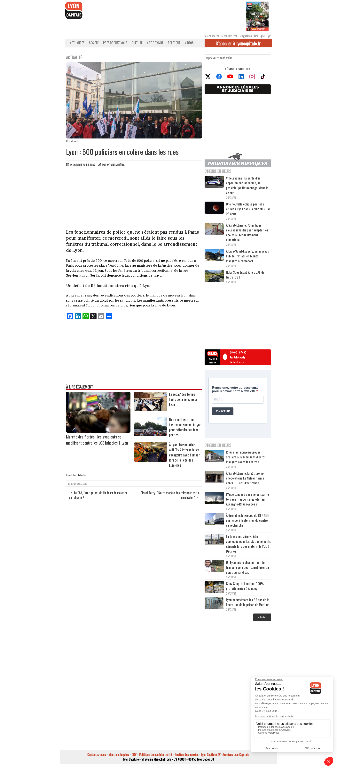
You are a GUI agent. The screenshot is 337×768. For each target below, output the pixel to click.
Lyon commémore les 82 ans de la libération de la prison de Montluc (247, 602)
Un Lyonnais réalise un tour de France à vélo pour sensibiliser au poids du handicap (247, 567)
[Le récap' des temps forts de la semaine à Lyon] (150, 409)
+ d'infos (262, 617)
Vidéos (189, 42)
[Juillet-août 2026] (257, 15)
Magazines (245, 36)
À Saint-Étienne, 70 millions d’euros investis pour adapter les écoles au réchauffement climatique (247, 232)
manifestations (77, 483)
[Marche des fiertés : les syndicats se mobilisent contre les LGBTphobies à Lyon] (98, 431)
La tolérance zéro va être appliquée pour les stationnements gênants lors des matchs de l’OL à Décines (248, 544)
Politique (174, 42)
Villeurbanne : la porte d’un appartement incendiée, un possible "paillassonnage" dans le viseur (247, 185)
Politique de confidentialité (155, 754)
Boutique (259, 36)
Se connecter (211, 36)
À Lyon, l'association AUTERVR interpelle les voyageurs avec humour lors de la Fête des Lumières (184, 455)
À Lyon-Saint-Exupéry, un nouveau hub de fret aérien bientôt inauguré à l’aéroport (247, 256)
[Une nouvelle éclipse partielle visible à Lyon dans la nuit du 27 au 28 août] (214, 208)
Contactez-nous (96, 754)
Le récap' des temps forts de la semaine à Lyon (183, 399)
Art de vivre (155, 42)
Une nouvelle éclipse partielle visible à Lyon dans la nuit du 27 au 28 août (248, 209)
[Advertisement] (134, 198)
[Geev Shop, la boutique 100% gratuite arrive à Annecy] (214, 587)
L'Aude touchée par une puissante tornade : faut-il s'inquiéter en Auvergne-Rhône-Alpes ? (247, 499)
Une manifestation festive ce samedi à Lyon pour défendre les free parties (185, 427)
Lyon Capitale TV (211, 754)
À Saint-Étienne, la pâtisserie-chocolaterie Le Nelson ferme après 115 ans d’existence (245, 478)
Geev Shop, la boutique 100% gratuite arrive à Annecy (245, 586)
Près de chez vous (115, 42)
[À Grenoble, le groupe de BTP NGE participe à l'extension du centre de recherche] (214, 519)
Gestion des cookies (187, 754)
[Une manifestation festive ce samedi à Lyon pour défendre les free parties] (150, 435)
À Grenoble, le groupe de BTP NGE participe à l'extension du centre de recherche (247, 520)
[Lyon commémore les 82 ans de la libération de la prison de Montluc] (214, 603)
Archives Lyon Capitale (236, 754)
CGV (134, 754)
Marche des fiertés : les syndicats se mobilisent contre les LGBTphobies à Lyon (97, 440)
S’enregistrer (229, 36)
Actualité (82, 475)
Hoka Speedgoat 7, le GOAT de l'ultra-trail (245, 275)
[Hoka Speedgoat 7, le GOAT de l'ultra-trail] (214, 276)
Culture (137, 42)
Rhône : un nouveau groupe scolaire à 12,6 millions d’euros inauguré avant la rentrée (246, 457)
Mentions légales (119, 754)
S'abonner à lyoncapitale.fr (238, 43)
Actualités (77, 42)
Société (93, 42)
